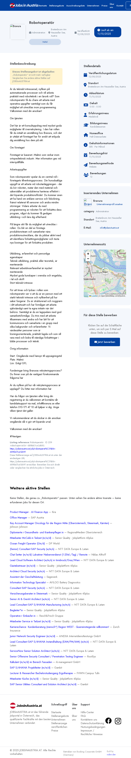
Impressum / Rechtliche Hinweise (92, 732)
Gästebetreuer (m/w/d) (23, 566)
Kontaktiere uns (89, 719)
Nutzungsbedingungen (93, 727)
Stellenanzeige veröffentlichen (59, 725)
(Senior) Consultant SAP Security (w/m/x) (32, 549)
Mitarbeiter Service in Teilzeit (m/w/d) (30, 621)
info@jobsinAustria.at (109, 227)
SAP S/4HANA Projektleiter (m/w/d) (30, 667)
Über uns (112, 6)
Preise (104, 5)
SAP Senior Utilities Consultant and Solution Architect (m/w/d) (43, 684)
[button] (105, 270)
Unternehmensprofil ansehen (110, 204)
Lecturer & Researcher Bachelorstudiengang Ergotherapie (42, 673)
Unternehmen (93, 5)
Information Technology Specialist (28, 582)
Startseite (43, 5)
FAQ (83, 716)
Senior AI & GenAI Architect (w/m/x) (30, 599)
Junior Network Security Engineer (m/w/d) (33, 636)
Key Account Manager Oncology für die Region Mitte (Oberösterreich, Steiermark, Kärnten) (60, 523)
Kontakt (120, 5)
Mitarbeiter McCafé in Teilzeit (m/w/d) (31, 538)
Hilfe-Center (87, 712)
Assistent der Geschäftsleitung (27, 577)
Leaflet (94, 295)
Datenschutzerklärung (92, 723)
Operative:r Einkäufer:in (23, 616)
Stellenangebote (56, 5)
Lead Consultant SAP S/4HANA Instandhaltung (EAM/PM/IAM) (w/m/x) (50, 642)
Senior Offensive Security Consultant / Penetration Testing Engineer (47, 656)
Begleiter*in (17, 610)
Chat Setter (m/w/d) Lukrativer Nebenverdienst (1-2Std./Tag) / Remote (49, 554)
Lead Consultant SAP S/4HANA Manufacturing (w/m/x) (40, 605)
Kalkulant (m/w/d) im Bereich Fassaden (31, 662)
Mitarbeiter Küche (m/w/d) (24, 679)
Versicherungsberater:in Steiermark (29, 593)
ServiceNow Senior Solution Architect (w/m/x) (35, 651)
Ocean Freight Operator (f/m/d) (28, 543)
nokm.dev (111, 754)
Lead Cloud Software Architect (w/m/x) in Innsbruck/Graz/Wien (45, 560)
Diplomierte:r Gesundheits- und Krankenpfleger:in (37, 532)
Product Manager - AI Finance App (29, 512)
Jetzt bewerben (106, 342)
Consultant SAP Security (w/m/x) (28, 588)
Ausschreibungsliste (75, 5)
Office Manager (19, 517)
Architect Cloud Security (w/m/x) (28, 571)
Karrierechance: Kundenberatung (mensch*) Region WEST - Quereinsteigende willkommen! (60, 627)
